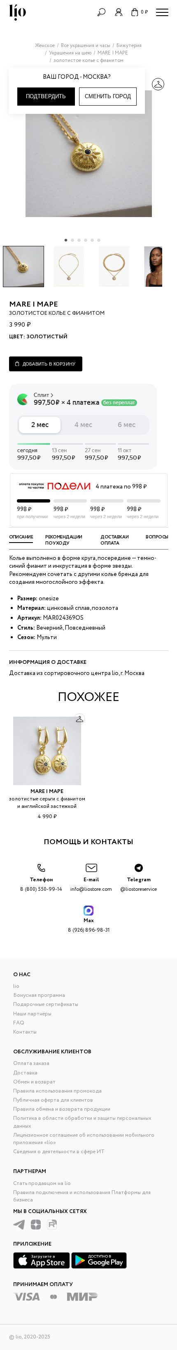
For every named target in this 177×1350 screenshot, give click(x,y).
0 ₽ (144, 12)
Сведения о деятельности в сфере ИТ (59, 1152)
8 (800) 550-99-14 (41, 884)
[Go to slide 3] (79, 240)
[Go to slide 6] (98, 240)
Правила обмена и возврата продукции (61, 1109)
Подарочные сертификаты (45, 1004)
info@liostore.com (91, 884)
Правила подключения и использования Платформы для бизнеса (82, 1196)
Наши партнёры (32, 1014)
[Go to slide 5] (92, 240)
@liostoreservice (138, 884)
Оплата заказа (31, 1063)
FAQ (18, 1023)
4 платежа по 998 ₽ (121, 487)
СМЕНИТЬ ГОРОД (108, 96)
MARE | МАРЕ (33, 304)
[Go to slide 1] (66, 240)
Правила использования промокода (57, 1091)
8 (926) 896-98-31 (88, 925)
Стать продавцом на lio (42, 1183)
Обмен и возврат (34, 1082)
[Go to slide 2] (72, 240)
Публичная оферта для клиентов (53, 1100)
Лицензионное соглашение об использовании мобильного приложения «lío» (83, 1139)
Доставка (25, 1073)
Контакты (25, 1032)
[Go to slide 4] (85, 240)
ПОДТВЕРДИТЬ (46, 96)
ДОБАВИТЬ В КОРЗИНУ (49, 363)
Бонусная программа (39, 995)
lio (16, 986)
